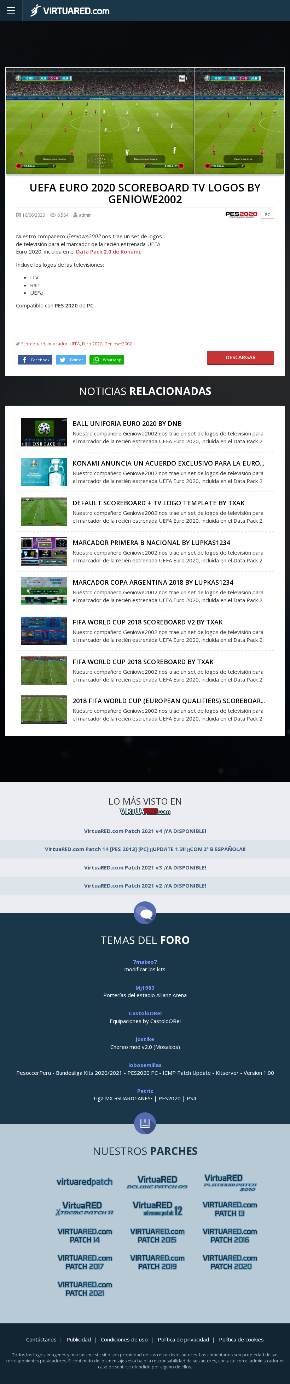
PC (267, 215)
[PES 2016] (230, 1235)
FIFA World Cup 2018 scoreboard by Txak (143, 661)
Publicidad (78, 1339)
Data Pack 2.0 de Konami (108, 251)
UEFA (75, 344)
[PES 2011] (157, 1209)
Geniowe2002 (118, 344)
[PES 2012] (230, 1209)
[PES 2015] (157, 1235)
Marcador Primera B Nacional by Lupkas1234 (151, 542)
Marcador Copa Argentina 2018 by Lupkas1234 (152, 582)
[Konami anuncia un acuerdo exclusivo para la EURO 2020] (44, 471)
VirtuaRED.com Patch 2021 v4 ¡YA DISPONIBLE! (145, 830)
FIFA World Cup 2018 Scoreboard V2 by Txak (147, 622)
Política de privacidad (183, 1339)
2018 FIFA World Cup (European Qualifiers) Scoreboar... (168, 700)
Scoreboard (33, 344)
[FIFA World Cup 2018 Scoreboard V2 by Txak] (44, 630)
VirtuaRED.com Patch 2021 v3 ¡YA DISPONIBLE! (145, 867)
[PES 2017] (85, 1262)
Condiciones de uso (124, 1339)
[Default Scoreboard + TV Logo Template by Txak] (44, 511)
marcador (57, 344)
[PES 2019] (157, 1262)
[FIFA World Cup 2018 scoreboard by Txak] (44, 669)
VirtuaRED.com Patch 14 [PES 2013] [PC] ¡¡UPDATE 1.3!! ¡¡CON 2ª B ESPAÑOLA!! (145, 848)
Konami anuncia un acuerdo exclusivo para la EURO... (168, 463)
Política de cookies (241, 1339)
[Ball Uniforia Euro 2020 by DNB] (44, 431)
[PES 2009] (230, 1182)
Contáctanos (41, 1339)
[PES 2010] (85, 1209)
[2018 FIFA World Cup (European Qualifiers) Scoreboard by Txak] (44, 708)
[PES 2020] (241, 214)
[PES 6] (85, 1182)
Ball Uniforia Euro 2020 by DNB (127, 423)
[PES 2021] (85, 1289)
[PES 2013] (85, 1235)
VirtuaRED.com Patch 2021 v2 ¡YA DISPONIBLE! (145, 885)
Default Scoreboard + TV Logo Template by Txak (158, 503)
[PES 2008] (157, 1182)
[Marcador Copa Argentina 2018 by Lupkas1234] (44, 590)
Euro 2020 (92, 344)
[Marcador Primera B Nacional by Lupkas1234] (44, 550)
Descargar (241, 357)
